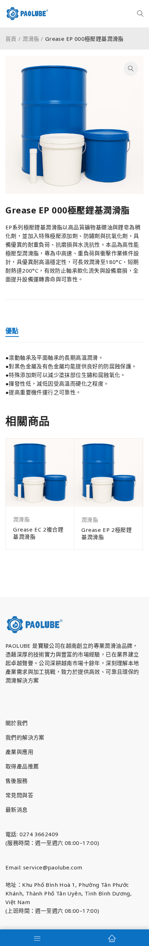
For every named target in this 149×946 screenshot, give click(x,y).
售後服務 (16, 780)
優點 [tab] (12, 330)
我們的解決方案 (24, 737)
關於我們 (16, 722)
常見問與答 (19, 795)
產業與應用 (19, 751)
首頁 (11, 38)
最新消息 (16, 809)
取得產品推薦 (22, 766)
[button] (131, 68)
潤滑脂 (30, 38)
